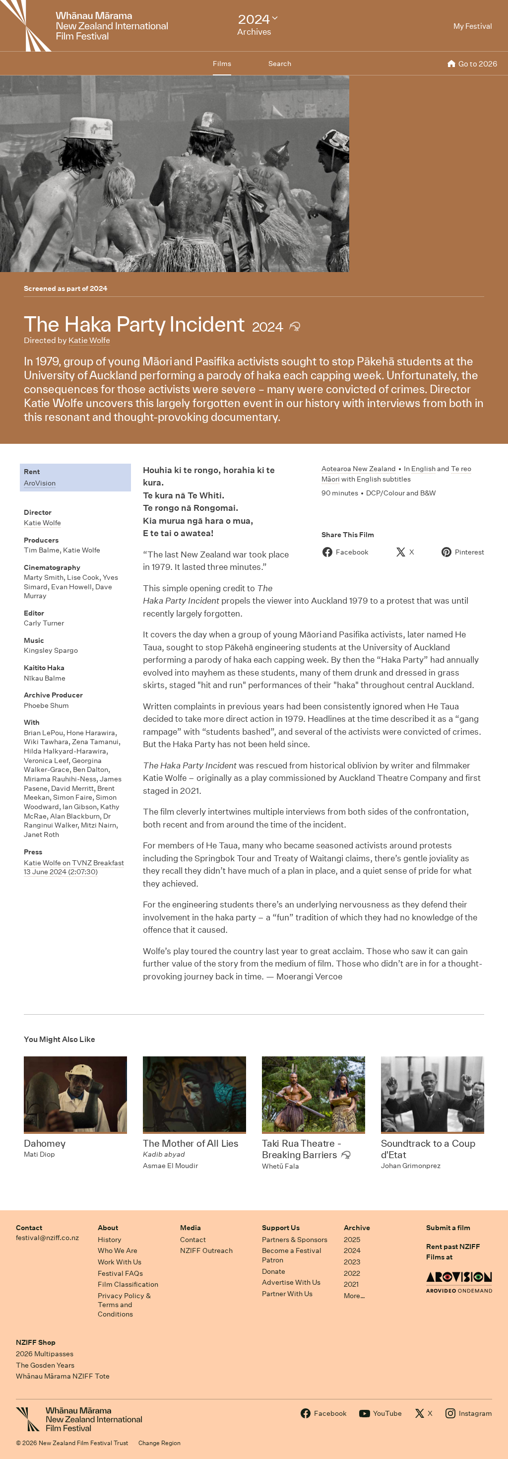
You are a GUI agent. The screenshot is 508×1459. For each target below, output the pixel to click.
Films (222, 63)
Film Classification (128, 1284)
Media (190, 1227)
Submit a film (448, 1227)
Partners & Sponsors (294, 1239)
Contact (29, 1227)
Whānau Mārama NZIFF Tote (63, 1376)
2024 (99, 288)
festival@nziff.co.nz (47, 1237)
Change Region (159, 1443)
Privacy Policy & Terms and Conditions (124, 1305)
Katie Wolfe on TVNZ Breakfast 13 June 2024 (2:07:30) (74, 867)
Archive (357, 1227)
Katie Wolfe (89, 340)
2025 (352, 1239)
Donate (273, 1271)
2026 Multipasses (44, 1353)
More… (354, 1295)
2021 (351, 1284)
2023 (352, 1261)
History (110, 1239)
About (108, 1227)
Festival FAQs (120, 1273)
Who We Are (117, 1250)
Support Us (281, 1227)
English (423, 468)
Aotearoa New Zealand (358, 468)
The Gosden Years (45, 1365)
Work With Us (119, 1261)
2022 (352, 1273)
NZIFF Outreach (206, 1250)
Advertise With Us (291, 1282)
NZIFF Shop (36, 1342)
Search (279, 63)
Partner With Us (287, 1293)
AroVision (40, 483)
